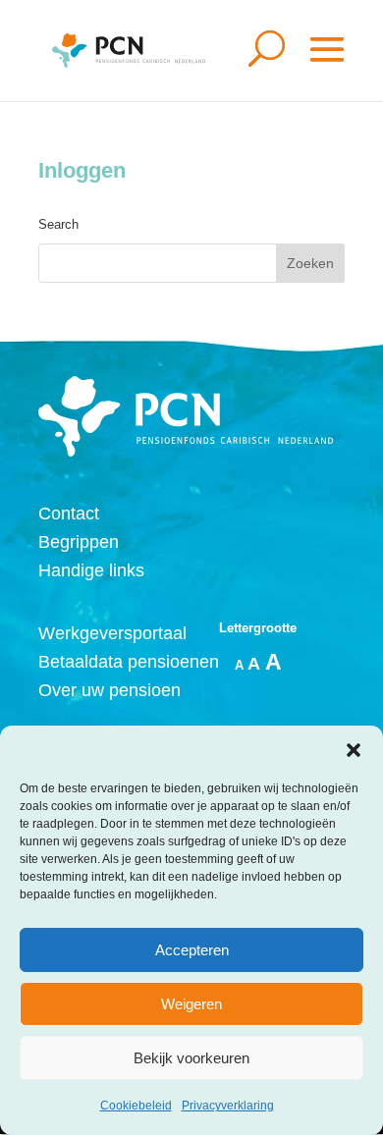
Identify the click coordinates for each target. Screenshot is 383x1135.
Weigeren (191, 1004)
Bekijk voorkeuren (191, 1058)
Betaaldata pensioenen (128, 662)
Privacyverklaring (228, 1105)
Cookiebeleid (136, 1105)
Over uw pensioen (109, 690)
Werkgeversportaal (112, 633)
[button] (353, 750)
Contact (68, 513)
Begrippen (78, 542)
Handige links (91, 570)
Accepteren (192, 950)
